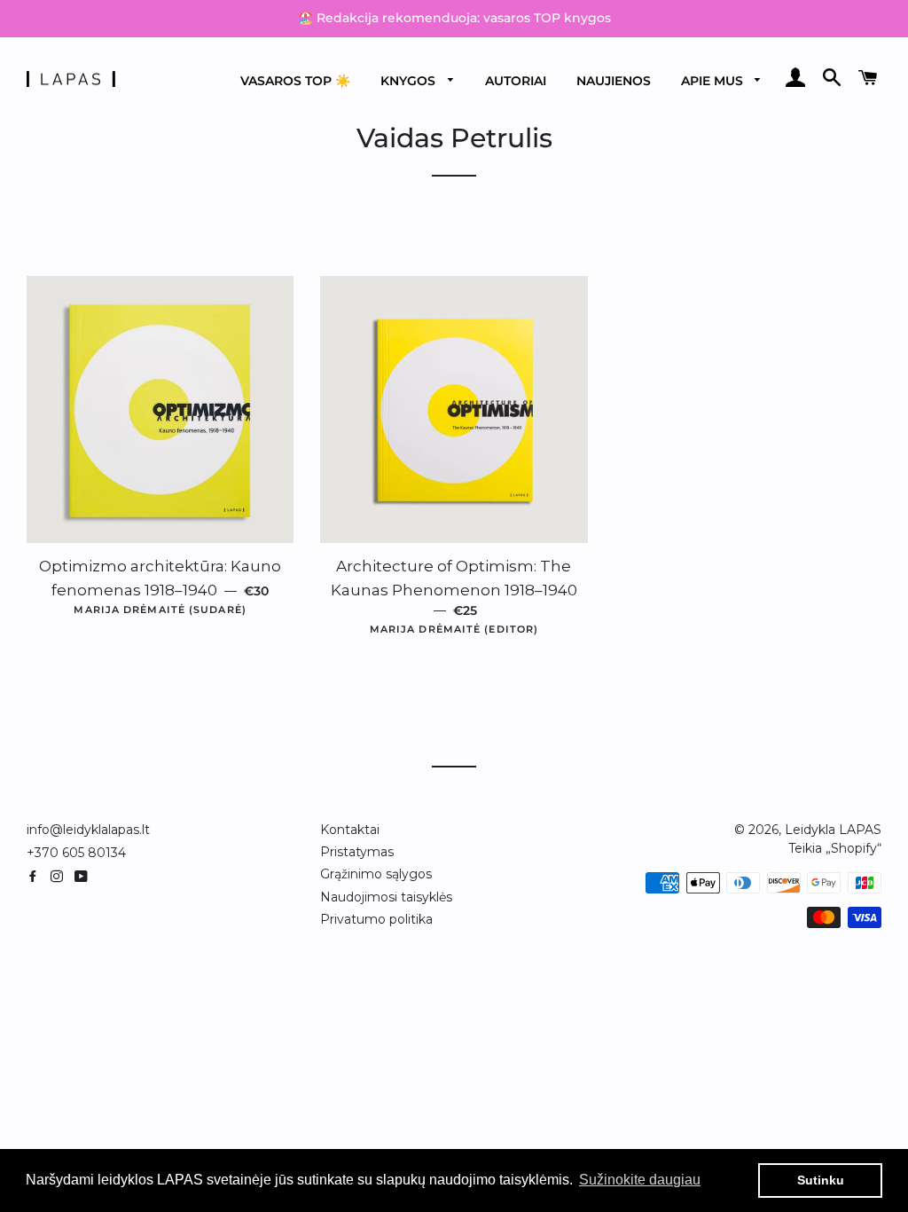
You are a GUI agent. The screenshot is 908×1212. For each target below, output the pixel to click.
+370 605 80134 (76, 853)
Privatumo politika (376, 919)
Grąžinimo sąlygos (376, 874)
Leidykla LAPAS (833, 830)
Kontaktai (350, 830)
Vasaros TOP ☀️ (295, 81)
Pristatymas (357, 852)
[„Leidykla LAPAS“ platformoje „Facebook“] (36, 877)
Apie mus (714, 81)
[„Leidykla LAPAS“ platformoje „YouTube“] (82, 877)
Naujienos (613, 81)
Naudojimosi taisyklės (386, 897)
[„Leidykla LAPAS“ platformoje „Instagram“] (60, 877)
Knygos (409, 81)
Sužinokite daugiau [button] (640, 1179)
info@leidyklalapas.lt (88, 830)
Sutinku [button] (820, 1180)
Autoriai (515, 81)
